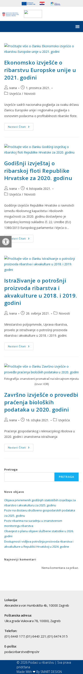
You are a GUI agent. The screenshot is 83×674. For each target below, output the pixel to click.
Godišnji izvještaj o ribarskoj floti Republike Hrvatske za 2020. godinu (38, 170)
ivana (13, 88)
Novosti (29, 93)
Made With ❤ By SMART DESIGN (39, 672)
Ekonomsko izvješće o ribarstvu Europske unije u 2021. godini (40, 70)
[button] (6, 241)
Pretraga (10, 469)
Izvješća (15, 93)
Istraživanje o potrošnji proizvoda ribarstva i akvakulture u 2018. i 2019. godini (40, 291)
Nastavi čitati (20, 125)
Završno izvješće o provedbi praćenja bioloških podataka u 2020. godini (41, 402)
